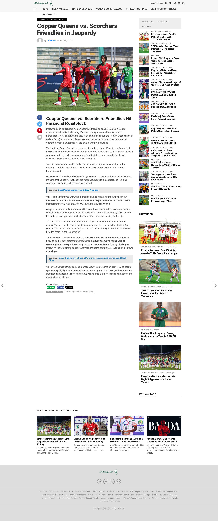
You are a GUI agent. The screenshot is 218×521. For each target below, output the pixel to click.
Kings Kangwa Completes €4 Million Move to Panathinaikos (165, 129)
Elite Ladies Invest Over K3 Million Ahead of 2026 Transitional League (163, 37)
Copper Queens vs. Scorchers (79, 292)
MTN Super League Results (167, 491)
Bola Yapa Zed (60, 9)
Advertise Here (66, 491)
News (90, 495)
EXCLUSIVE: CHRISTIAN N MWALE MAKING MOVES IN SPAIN (163, 95)
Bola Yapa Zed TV (49, 495)
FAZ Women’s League (104, 495)
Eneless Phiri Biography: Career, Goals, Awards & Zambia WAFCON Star (166, 61)
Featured (62, 495)
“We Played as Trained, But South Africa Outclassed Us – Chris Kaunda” (165, 177)
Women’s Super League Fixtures (136, 498)
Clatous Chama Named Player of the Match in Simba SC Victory (166, 83)
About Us (43, 491)
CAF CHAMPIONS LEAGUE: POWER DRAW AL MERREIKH (164, 105)
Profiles (145, 330)
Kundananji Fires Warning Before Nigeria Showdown (163, 117)
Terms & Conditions (83, 491)
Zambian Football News (152, 373)
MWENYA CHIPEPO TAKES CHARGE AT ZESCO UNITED (163, 141)
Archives (111, 491)
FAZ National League (169, 495)
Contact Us (53, 491)
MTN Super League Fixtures (142, 491)
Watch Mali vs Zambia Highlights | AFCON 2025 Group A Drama (165, 165)
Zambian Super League (152, 287)
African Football (136, 9)
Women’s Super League (109, 9)
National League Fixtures (67, 498)
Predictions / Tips (143, 495)
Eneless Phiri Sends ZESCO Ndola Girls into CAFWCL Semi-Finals (126, 440)
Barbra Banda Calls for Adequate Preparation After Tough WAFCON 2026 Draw (164, 153)
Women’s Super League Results (165, 498)
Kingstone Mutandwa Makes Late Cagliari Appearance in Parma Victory (164, 73)
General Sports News (163, 9)
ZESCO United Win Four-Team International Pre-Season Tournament (164, 49)
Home (45, 9)
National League (82, 9)
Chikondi (51, 40)
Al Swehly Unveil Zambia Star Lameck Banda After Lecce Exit (162, 440)
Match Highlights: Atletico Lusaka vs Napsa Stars (163, 199)
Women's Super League (152, 247)
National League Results (89, 498)
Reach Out (48, 15)
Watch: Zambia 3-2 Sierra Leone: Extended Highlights (166, 187)
